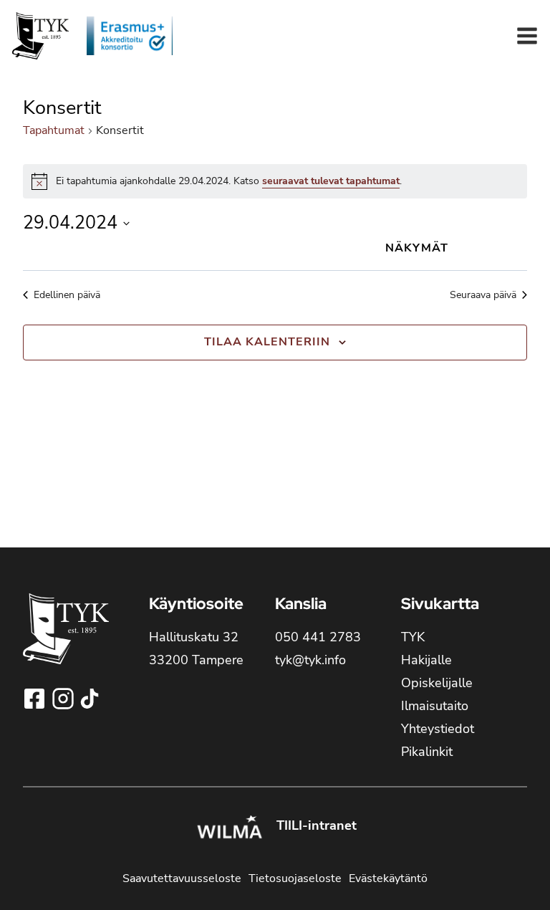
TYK (413, 637)
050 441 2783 (318, 637)
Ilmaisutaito (434, 705)
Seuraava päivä (483, 295)
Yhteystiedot (437, 728)
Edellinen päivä (67, 295)
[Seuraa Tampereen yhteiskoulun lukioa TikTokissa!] (89, 699)
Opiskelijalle (437, 682)
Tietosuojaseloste (295, 878)
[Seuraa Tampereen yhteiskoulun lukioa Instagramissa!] (64, 698)
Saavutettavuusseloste (181, 878)
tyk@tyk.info (310, 660)
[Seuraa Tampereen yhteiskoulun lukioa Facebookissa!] (36, 698)
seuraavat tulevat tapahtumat (331, 181)
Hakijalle (426, 660)
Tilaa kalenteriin (267, 342)
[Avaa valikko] (527, 35)
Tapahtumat (54, 130)
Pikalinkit (427, 751)
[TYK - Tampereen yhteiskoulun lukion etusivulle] (66, 640)
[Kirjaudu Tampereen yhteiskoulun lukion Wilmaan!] (229, 829)
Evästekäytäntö (388, 878)
